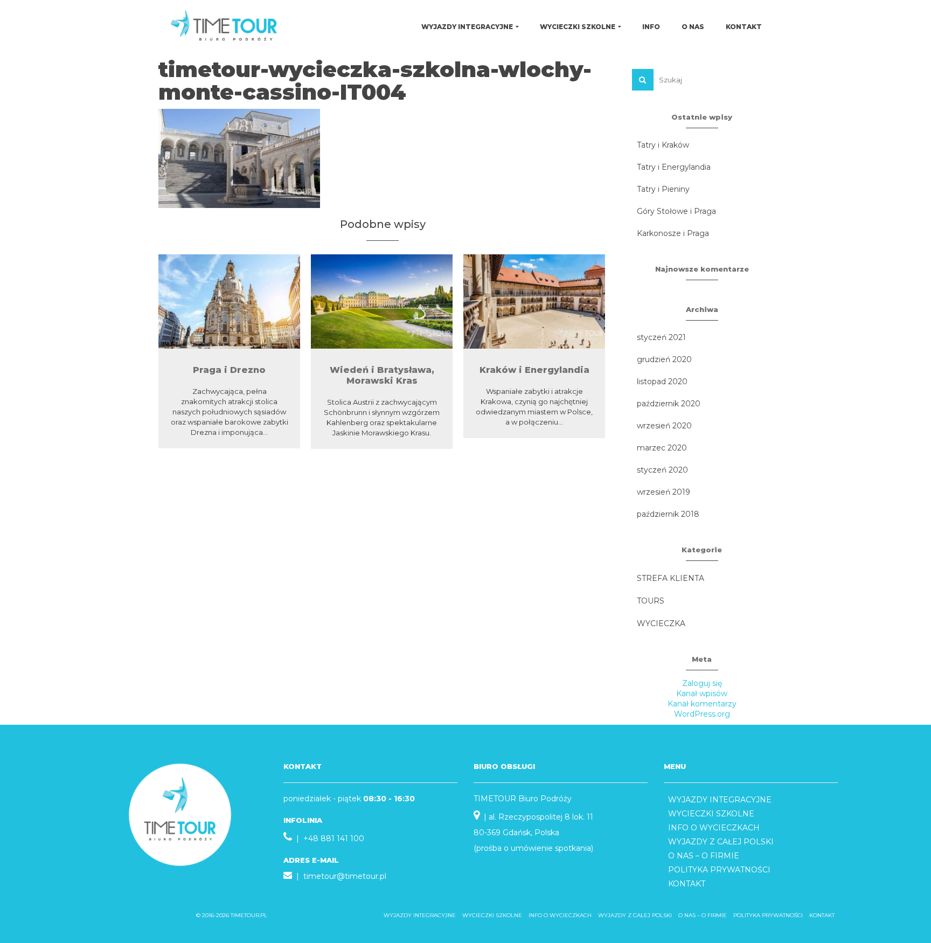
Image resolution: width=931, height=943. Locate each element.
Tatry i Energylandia (674, 167)
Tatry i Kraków (663, 145)
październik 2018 (668, 514)
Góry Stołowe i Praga (676, 211)
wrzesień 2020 (664, 426)
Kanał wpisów (701, 693)
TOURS (650, 601)
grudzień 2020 (664, 359)
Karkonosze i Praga (673, 233)
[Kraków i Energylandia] (534, 301)
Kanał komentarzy (702, 704)
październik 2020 (668, 403)
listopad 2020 (662, 381)
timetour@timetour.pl (344, 876)
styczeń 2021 (661, 337)
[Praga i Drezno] (229, 301)
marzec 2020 (662, 448)
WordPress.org (702, 714)
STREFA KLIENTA (670, 578)
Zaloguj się (702, 683)
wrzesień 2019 (663, 492)
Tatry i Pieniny (663, 189)
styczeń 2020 (662, 470)
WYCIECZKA (661, 623)
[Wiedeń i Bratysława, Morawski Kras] (382, 301)
